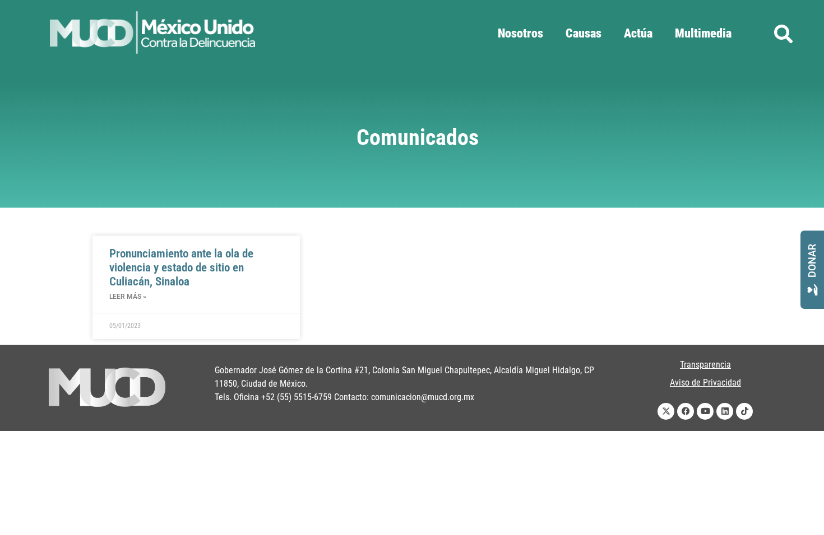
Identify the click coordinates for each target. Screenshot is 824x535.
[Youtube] (705, 411)
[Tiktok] (744, 411)
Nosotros (520, 33)
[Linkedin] (724, 411)
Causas (583, 33)
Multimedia (703, 33)
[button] (783, 34)
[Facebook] (685, 411)
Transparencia (705, 364)
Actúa (638, 33)
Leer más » (127, 297)
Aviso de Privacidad (705, 382)
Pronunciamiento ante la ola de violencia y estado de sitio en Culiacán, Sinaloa (181, 267)
